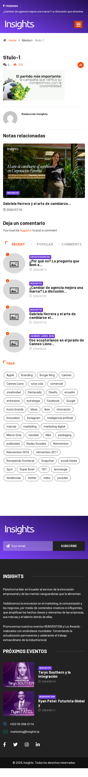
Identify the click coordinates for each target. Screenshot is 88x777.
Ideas (33, 409)
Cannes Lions (15, 383)
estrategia (33, 400)
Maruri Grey (14, 435)
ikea (47, 409)
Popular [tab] (45, 244)
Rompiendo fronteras (20, 460)
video (46, 478)
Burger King (47, 375)
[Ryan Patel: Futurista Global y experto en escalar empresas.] (18, 703)
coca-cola (37, 383)
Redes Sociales (36, 443)
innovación (64, 409)
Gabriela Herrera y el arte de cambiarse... (37, 203)
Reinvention (61, 443)
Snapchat (47, 460)
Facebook (53, 400)
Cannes (66, 375)
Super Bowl (27, 469)
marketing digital (54, 426)
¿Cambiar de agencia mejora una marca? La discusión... (56, 289)
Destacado (35, 392)
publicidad (13, 443)
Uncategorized (40, 257)
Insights (13, 193)
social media (69, 460)
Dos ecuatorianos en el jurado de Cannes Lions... (56, 342)
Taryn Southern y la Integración (54, 674)
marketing (30, 426)
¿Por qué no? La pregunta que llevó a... (54, 263)
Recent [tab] (18, 244)
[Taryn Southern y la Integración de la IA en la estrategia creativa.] (18, 674)
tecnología (60, 469)
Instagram (33, 418)
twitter (32, 478)
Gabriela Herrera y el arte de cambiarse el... (52, 316)
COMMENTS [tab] (71, 244)
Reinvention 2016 (18, 452)
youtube (62, 478)
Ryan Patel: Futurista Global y (61, 703)
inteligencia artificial (60, 418)
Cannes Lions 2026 (42, 336)
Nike (48, 435)
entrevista (13, 400)
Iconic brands (15, 409)
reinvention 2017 (47, 452)
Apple (10, 375)
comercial (56, 383)
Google (70, 400)
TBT (44, 469)
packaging (64, 435)
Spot (10, 469)
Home (13, 40)
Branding (27, 375)
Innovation (13, 418)
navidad (33, 435)
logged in (26, 230)
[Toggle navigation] (78, 24)
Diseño (53, 392)
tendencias (14, 478)
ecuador (69, 392)
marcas (11, 426)
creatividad (14, 392)
